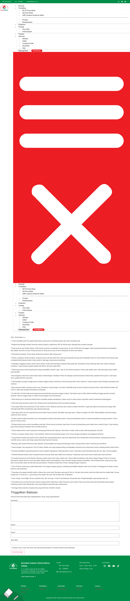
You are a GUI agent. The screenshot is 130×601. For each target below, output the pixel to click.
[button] (71, 167)
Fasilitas (21, 34)
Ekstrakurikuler (27, 22)
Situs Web (14, 540)
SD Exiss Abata (27, 13)
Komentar (14, 500)
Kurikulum (21, 24)
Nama (13, 525)
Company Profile (28, 43)
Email (13, 532)
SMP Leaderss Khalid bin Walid (33, 15)
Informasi (21, 36)
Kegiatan (79, 589)
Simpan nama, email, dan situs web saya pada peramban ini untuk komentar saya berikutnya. (43, 547)
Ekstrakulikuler (62, 589)
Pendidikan (22, 8)
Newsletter (26, 46)
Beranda (21, 6)
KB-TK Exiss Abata (28, 10)
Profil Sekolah (27, 31)
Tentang (21, 27)
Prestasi (25, 20)
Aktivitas (25, 38)
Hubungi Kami (23, 50)
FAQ (23, 48)
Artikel (24, 41)
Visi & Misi (26, 29)
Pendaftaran (37, 50)
